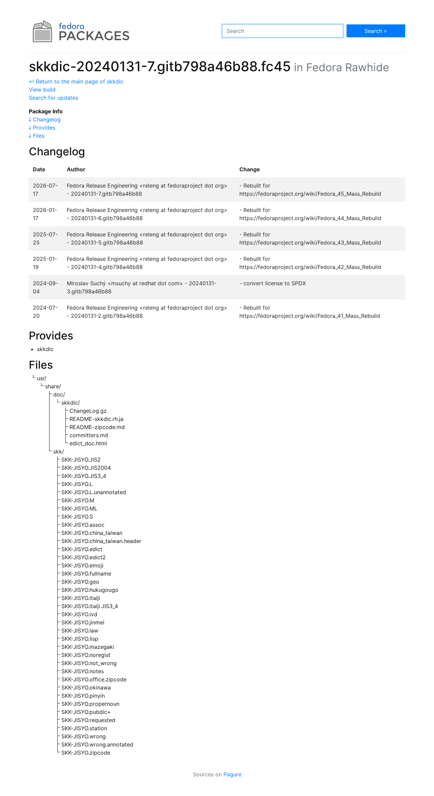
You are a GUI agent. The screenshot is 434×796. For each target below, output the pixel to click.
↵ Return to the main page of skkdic (76, 81)
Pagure (232, 774)
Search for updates (53, 97)
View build (42, 89)
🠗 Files (36, 135)
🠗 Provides (42, 127)
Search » (375, 30)
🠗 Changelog (45, 119)
